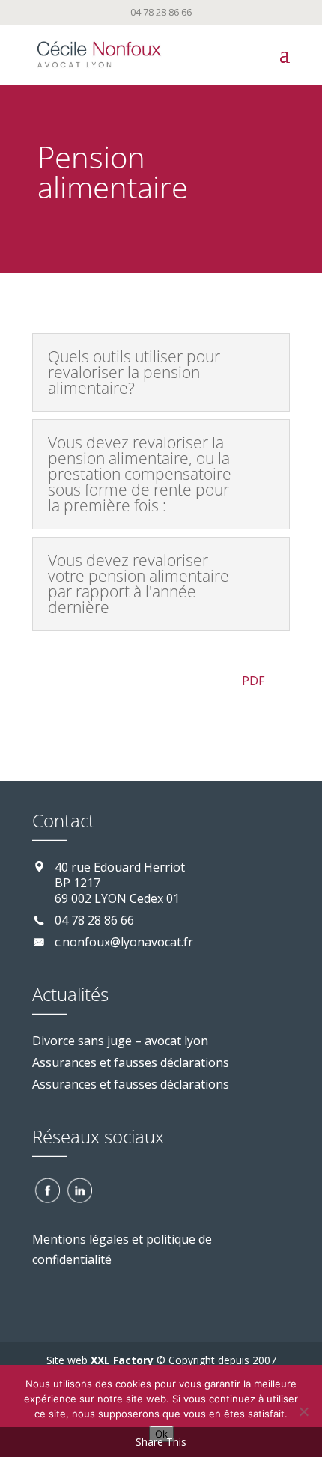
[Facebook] (46, 1189)
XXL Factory (121, 1360)
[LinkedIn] (79, 1189)
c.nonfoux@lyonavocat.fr (124, 942)
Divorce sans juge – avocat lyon (120, 1040)
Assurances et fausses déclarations (130, 1062)
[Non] (303, 1411)
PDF (251, 680)
